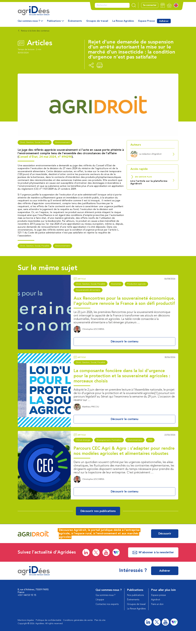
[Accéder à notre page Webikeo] (116, 552)
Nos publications (135, 595)
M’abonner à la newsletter (156, 552)
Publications (54, 21)
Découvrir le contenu (124, 341)
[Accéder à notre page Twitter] (96, 552)
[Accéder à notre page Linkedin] (86, 552)
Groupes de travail (97, 21)
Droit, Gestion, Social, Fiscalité (34, 142)
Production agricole (136, 284)
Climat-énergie (83, 440)
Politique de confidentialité (48, 620)
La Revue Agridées (123, 21)
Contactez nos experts (107, 604)
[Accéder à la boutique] (162, 5)
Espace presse (158, 595)
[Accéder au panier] (169, 5)
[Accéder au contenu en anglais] (176, 5)
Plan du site (99, 620)
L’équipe (100, 600)
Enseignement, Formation (109, 440)
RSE (150, 440)
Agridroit (155, 600)
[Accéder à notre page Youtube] (106, 552)
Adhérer (164, 21)
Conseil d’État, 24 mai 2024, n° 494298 (45, 156)
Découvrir (164, 533)
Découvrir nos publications (98, 511)
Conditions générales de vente (78, 620)
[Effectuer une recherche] (134, 5)
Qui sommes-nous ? (29, 21)
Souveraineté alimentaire (88, 290)
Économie (116, 284)
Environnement (62, 142)
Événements (75, 21)
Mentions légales (26, 620)
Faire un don (157, 604)
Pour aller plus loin (163, 590)
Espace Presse (146, 21)
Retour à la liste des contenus (35, 31)
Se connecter (149, 5)
